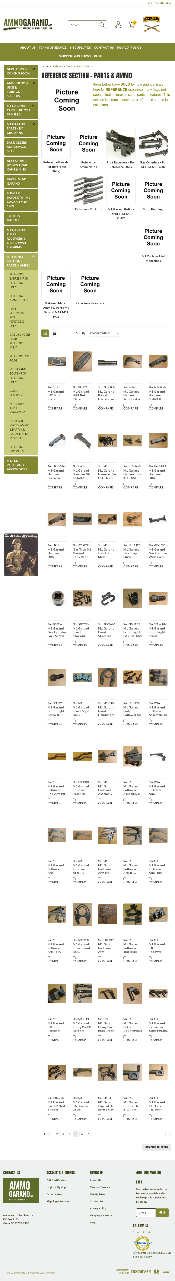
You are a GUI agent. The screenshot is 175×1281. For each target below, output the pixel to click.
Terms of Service (53, 47)
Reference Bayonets (17, 449)
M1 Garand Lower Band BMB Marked (81, 947)
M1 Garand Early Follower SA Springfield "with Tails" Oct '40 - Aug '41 (132, 710)
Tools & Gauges (13, 218)
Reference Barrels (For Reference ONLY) (19, 281)
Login (50, 1187)
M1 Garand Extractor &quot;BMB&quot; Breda (158, 1026)
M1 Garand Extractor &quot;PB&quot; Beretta (132, 1026)
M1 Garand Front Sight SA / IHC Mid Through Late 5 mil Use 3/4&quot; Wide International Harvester (132, 632)
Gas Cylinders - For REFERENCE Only (20, 341)
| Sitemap (49, 1272)
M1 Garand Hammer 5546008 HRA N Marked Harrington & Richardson (157, 395)
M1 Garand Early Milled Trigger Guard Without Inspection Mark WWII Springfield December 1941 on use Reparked (56, 1105)
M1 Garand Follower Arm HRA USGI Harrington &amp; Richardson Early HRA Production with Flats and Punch (157, 868)
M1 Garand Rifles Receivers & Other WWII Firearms (16, 238)
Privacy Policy (129, 47)
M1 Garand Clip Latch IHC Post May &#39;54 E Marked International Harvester (132, 1105)
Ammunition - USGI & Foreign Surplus (18, 89)
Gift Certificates (160, 3)
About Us (27, 47)
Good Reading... (17, 393)
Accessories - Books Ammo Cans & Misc (18, 165)
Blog (98, 56)
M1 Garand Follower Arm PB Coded (81, 868)
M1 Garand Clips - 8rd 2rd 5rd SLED (18, 110)
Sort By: (81, 333)
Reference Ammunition (19, 298)
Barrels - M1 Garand (17, 181)
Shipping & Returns (75, 56)
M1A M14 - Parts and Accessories (17, 465)
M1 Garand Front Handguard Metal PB (106, 710)
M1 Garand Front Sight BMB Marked (81, 710)
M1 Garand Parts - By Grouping (16, 128)
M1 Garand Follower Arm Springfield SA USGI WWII (106, 947)
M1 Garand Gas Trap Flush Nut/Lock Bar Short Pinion (131, 553)
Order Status (54, 1194)
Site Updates (80, 47)
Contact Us (104, 47)
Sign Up (61, 1187)
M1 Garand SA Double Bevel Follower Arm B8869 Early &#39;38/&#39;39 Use (82, 1105)
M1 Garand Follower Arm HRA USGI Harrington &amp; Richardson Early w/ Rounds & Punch (56, 947)
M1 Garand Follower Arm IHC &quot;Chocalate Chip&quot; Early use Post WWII (107, 868)
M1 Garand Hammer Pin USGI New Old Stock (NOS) (107, 474)
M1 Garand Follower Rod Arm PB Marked (56, 789)
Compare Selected (156, 1147)
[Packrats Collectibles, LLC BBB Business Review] (152, 1254)
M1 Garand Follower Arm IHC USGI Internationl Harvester (132, 868)
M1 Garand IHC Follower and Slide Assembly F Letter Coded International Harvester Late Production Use (57, 1026)
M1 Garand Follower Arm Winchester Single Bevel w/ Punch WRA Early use (157, 789)
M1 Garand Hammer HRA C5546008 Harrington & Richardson (157, 474)
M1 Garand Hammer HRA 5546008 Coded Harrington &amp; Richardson (56, 553)
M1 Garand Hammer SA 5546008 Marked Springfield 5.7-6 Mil (81, 474)
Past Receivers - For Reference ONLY (17, 317)
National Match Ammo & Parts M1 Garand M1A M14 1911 (19, 429)
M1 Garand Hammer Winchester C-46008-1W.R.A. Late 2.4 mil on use (132, 395)
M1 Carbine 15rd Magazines (18, 408)
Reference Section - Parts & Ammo (18, 261)
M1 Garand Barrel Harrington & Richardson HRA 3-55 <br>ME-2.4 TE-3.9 (106, 395)
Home (44, 66)
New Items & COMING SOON (18, 71)
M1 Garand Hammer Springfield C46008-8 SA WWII (57, 474)
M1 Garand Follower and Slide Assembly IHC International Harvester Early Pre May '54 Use (132, 947)
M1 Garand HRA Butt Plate (81, 395)
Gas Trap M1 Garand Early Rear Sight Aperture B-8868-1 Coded (82, 553)
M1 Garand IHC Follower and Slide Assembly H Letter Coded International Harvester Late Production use (158, 947)
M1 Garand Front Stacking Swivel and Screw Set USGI (81, 632)
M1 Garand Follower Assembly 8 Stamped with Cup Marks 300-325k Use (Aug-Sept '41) (131, 789)
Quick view (57, 361)
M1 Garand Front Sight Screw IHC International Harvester (57, 710)
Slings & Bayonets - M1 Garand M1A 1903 (18, 199)
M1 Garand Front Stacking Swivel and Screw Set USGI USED (106, 632)
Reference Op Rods (19, 358)
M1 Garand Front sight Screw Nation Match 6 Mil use (157, 632)
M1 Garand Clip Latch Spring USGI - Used (106, 1105)
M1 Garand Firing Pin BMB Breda (106, 1026)
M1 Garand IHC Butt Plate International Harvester (57, 395)
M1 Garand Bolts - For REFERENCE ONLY (18, 375)
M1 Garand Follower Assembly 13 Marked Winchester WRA (158, 710)
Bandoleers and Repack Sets (17, 147)
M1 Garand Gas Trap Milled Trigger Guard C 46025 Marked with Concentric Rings (107, 553)
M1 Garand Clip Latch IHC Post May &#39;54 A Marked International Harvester (158, 1105)
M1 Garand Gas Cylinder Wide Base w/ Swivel (158, 553)
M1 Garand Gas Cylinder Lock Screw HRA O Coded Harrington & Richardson (57, 632)
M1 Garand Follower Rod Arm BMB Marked (81, 789)
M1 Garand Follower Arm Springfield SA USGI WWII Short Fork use (56, 868)
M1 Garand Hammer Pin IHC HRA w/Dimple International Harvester (132, 474)
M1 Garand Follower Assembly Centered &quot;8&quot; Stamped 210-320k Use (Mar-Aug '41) (107, 789)
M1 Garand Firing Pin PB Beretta (82, 1026)
